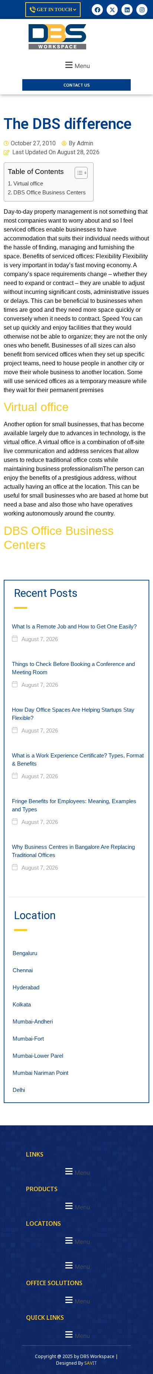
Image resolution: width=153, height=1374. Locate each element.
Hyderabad (26, 987)
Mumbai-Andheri (33, 1021)
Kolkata (22, 1004)
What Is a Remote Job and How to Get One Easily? (74, 626)
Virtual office (28, 183)
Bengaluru (25, 953)
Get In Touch (54, 9)
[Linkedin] (127, 9)
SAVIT (90, 1363)
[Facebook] (97, 9)
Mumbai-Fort (28, 1038)
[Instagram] (141, 9)
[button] (76, 65)
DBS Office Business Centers (49, 192)
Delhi (19, 1090)
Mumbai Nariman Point (40, 1073)
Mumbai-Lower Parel (38, 1056)
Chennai (23, 970)
